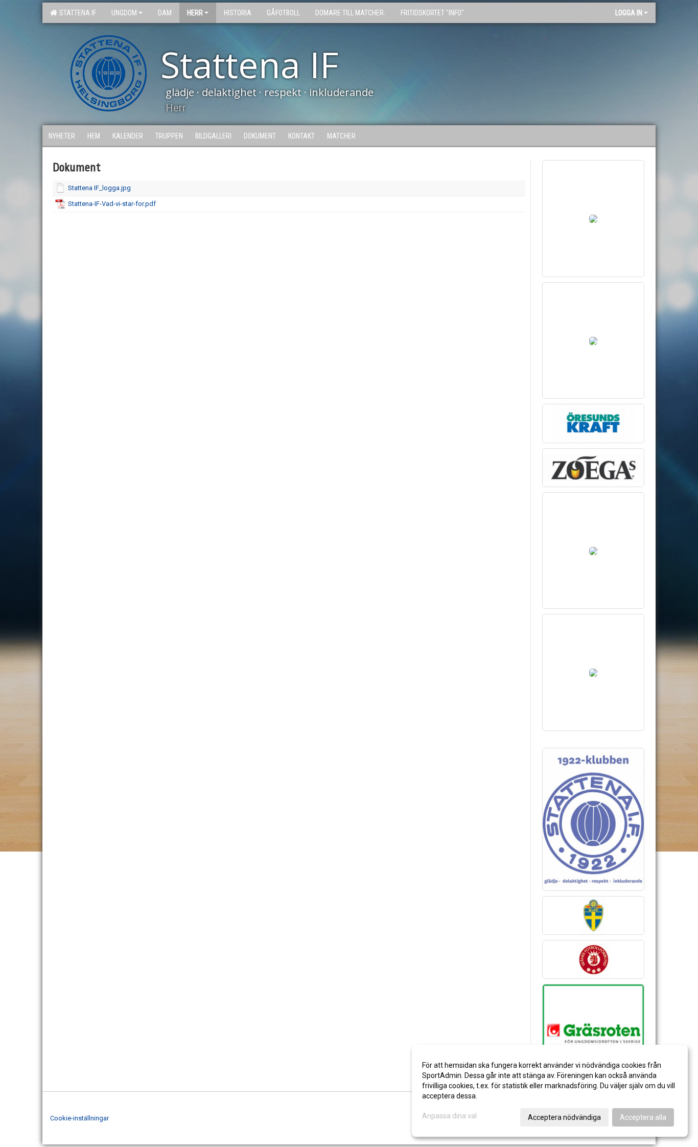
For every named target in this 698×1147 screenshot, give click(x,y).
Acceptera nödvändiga (564, 1117)
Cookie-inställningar (79, 1118)
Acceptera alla (643, 1117)
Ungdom (124, 13)
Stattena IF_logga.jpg (99, 188)
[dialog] (550, 1091)
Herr (195, 13)
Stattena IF (76, 13)
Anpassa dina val (449, 1116)
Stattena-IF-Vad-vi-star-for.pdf (112, 204)
